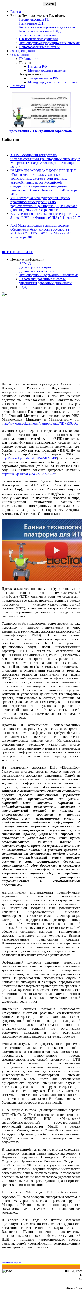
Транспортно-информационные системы (49, 43)
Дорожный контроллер (36, 271)
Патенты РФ (37, 66)
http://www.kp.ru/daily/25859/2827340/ (29, 458)
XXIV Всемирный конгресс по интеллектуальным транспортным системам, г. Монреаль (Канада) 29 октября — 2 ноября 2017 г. (45, 161)
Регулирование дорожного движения (47, 27)
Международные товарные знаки (53, 82)
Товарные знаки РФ (43, 78)
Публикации (28, 58)
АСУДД (25, 263)
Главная (16, 11)
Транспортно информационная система (48, 275)
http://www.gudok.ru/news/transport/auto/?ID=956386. (40, 423)
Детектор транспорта (35, 267)
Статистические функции (38, 39)
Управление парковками (37, 35)
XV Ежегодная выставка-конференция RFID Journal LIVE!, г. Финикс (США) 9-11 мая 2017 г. (45, 217)
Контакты (17, 86)
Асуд (23, 287)
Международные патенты (47, 70)
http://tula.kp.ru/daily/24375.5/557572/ (28, 474)
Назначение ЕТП (32, 23)
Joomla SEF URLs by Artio (11, 1263)
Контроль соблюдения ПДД (40, 31)
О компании (19, 55)
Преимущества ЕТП (34, 19)
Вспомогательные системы (39, 47)
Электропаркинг (22, 51)
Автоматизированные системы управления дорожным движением (45, 281)
